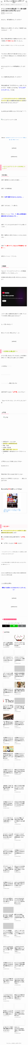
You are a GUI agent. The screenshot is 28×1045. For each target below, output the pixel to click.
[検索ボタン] (26, 1)
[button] (6, 626)
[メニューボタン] (1, 1)
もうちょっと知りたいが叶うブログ (14, 1)
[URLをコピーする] (22, 626)
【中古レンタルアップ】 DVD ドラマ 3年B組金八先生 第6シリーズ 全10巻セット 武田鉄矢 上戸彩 (12, 510)
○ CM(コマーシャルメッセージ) (10, 619)
